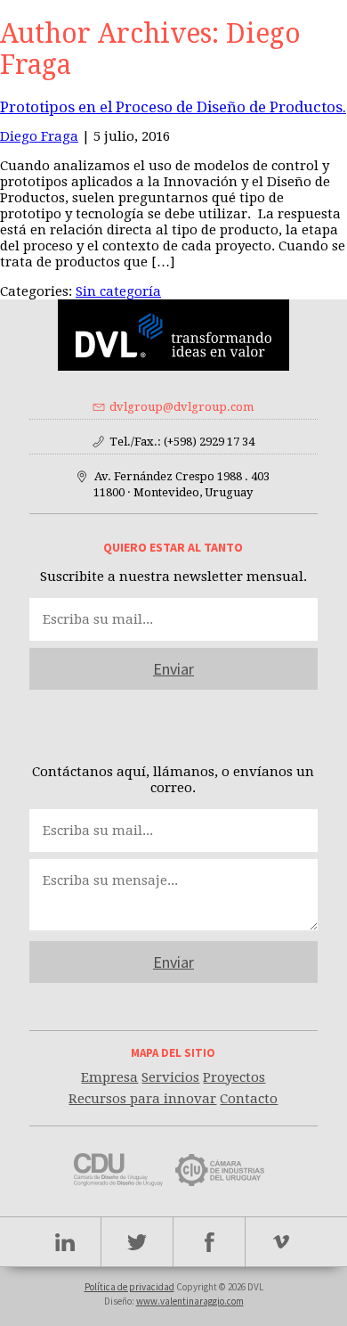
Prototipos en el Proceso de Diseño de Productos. (173, 107)
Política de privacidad (129, 1287)
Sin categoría (118, 291)
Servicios (170, 1077)
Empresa (109, 1077)
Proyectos (234, 1077)
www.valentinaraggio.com (190, 1301)
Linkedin (65, 1241)
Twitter (137, 1241)
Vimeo (282, 1241)
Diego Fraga (39, 136)
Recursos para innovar (142, 1099)
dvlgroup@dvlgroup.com (181, 406)
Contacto (249, 1099)
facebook (210, 1241)
